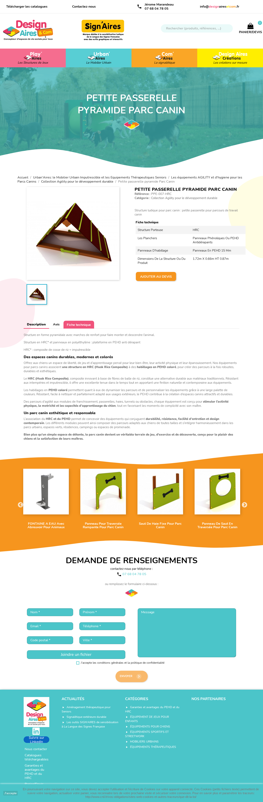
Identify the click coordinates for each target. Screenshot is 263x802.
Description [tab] (36, 324)
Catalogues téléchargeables (36, 757)
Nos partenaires (208, 698)
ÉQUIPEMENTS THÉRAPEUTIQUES (153, 747)
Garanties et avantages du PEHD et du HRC (34, 771)
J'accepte (10, 793)
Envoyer (130, 676)
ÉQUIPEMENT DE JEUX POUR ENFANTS (147, 719)
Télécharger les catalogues (26, 6)
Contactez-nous (84, 6)
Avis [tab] (56, 324)
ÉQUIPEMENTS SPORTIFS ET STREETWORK (147, 734)
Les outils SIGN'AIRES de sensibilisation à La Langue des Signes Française (90, 724)
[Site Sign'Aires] (103, 32)
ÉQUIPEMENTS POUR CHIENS (150, 727)
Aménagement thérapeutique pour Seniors (86, 709)
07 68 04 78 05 (156, 8)
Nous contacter (36, 749)
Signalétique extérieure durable (86, 717)
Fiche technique (79, 325)
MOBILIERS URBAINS (144, 742)
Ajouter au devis (156, 276)
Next (243, 504)
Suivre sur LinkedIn (36, 739)
